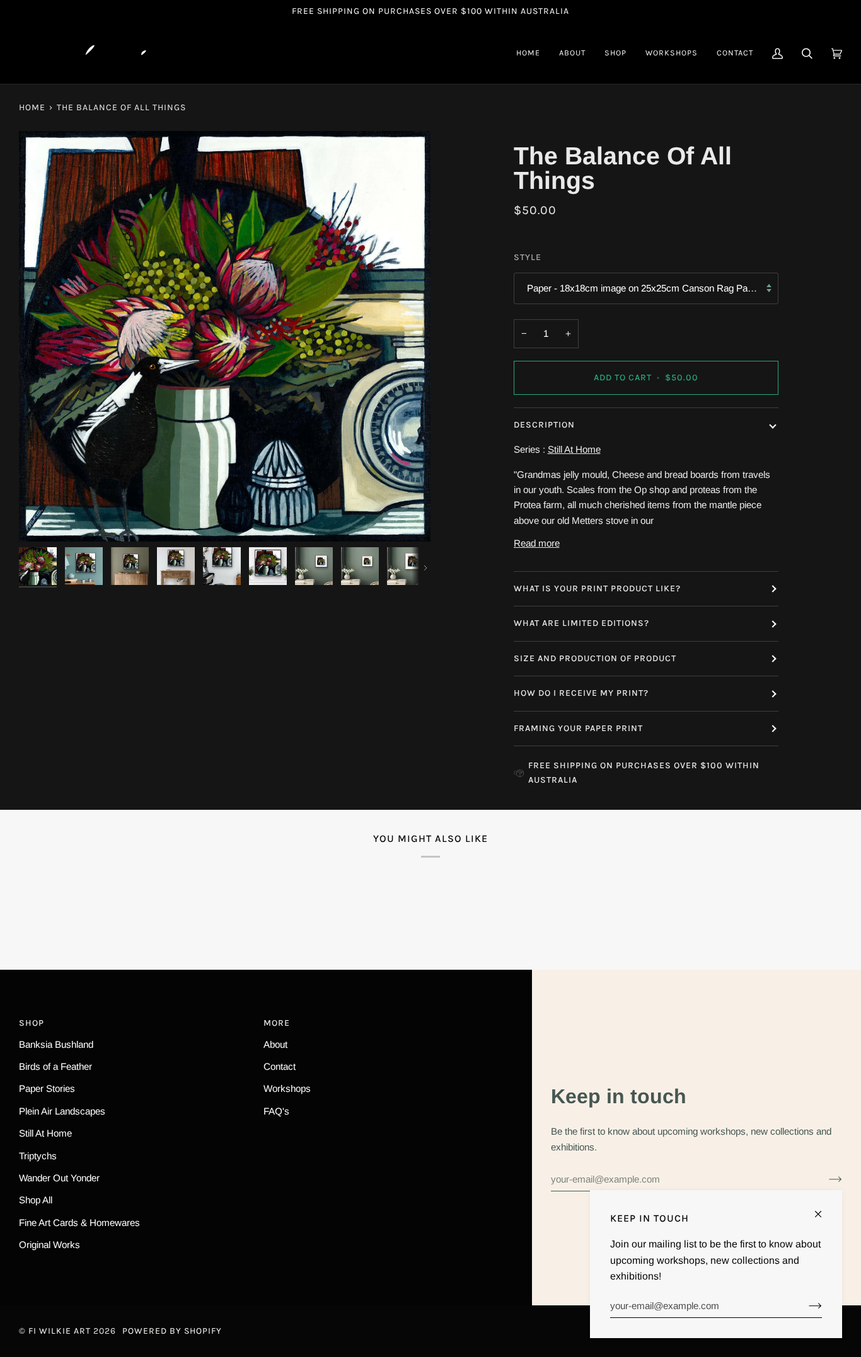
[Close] (823, 1208)
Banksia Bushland (56, 1044)
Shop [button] (31, 1023)
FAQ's (276, 1111)
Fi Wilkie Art (59, 1331)
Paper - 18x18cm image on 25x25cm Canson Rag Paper (644, 288)
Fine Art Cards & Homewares (79, 1222)
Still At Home (45, 1133)
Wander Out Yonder (59, 1177)
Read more (537, 543)
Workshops (287, 1088)
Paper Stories (47, 1088)
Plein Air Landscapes (62, 1111)
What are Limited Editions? (581, 623)
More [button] (276, 1023)
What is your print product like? (597, 588)
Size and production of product (595, 658)
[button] (615, 53)
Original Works (49, 1244)
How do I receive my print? (582, 693)
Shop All (35, 1200)
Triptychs (38, 1155)
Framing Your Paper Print (578, 728)
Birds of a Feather (55, 1066)
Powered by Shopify (172, 1331)
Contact (279, 1066)
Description (544, 424)
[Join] (825, 1179)
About (275, 1044)
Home (32, 107)
